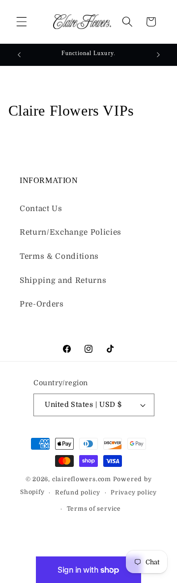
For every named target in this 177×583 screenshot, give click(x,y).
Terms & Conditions (59, 256)
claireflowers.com (81, 479)
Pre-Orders (42, 304)
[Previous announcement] (19, 54)
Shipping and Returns (63, 280)
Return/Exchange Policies (70, 232)
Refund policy (77, 492)
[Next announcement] (158, 54)
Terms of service (94, 508)
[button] (21, 21)
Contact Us (41, 208)
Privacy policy (134, 492)
